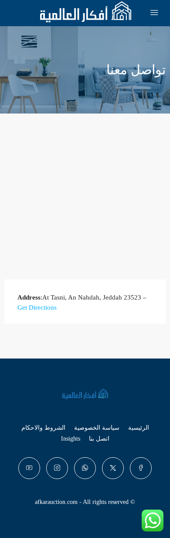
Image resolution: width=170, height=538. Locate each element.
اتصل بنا (99, 438)
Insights (70, 438)
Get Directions (37, 307)
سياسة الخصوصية (96, 427)
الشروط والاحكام (43, 427)
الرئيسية (138, 427)
